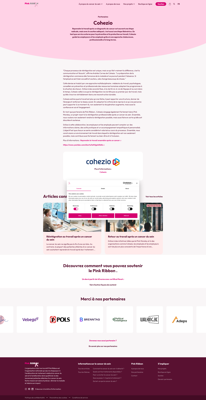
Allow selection (103, 215)
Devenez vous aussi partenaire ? (103, 340)
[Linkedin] (32, 389)
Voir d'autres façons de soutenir (103, 285)
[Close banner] (136, 183)
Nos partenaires (137, 372)
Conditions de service (80, 398)
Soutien (161, 4)
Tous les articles (84, 368)
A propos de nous (113, 4)
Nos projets (162, 368)
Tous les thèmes (84, 372)
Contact (134, 376)
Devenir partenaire (165, 379)
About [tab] (127, 188)
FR (179, 4)
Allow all (126, 215)
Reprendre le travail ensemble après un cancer (100, 140)
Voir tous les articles (154, 196)
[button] (90, 4)
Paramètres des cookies (58, 398)
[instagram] (26, 389)
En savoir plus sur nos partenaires (103, 346)
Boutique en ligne (145, 4)
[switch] (94, 209)
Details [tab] (103, 188)
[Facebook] (29, 389)
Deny (79, 215)
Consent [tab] (78, 188)
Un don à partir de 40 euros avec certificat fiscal (102, 279)
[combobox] (178, 4)
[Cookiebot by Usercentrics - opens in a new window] (125, 183)
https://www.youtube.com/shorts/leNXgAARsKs (83, 145)
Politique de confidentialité (35, 398)
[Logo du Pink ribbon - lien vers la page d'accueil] (31, 4)
